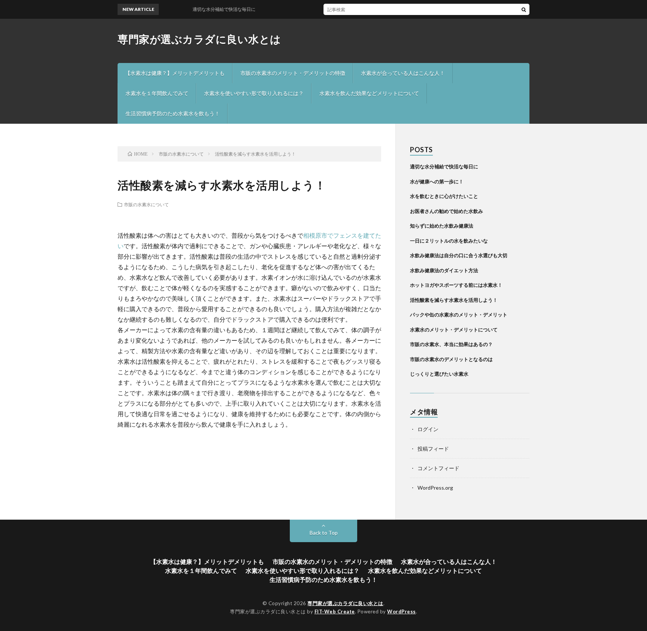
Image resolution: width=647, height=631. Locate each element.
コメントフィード (438, 468)
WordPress (401, 612)
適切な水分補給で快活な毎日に (444, 166)
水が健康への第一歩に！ (437, 181)
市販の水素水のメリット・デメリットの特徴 (292, 73)
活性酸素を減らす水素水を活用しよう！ (454, 300)
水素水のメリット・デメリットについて (454, 330)
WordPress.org (435, 487)
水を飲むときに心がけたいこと (444, 196)
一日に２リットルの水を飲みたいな (449, 241)
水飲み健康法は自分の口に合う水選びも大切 (458, 255)
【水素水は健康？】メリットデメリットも (175, 73)
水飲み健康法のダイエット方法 (444, 270)
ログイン (427, 429)
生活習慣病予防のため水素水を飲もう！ (172, 113)
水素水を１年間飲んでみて (156, 93)
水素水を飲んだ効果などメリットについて (369, 93)
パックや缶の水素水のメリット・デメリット (458, 315)
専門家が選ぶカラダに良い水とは (199, 39)
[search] (523, 9)
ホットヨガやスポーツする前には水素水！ (456, 285)
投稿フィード (433, 448)
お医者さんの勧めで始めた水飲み (446, 211)
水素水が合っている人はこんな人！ (403, 73)
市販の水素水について (146, 204)
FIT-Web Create (335, 612)
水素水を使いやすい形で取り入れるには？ (254, 93)
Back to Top (324, 532)
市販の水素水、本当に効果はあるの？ (451, 344)
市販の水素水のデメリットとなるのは (451, 359)
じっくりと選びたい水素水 (439, 374)
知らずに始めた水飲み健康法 (441, 226)
